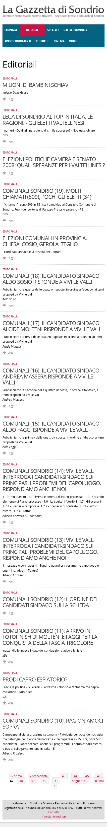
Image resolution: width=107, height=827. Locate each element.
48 (21, 781)
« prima (16, 776)
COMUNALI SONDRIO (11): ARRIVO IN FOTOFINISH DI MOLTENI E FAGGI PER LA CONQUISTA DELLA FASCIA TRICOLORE (49, 636)
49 (33, 781)
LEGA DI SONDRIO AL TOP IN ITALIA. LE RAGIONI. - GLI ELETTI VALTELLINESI (47, 119)
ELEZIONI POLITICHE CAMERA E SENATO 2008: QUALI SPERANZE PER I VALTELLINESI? (53, 162)
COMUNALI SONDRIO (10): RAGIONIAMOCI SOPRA (52, 723)
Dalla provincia (75, 30)
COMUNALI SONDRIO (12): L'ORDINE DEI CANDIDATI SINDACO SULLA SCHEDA (49, 602)
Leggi (10, 99)
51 (56, 781)
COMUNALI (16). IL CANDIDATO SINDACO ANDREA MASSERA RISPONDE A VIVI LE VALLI (50, 376)
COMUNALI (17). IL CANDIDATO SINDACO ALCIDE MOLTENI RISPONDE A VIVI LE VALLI (52, 326)
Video (73, 41)
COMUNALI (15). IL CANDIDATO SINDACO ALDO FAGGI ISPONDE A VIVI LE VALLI (50, 426)
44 (75, 776)
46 (99, 776)
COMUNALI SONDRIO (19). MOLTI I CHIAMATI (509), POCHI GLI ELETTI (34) (46, 193)
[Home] (53, 16)
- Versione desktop (53, 816)
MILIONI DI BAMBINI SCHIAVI (35, 84)
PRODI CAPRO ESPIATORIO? (34, 679)
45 (87, 776)
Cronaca (10, 30)
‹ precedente (39, 776)
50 (44, 781)
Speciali (53, 30)
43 (63, 776)
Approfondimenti (17, 41)
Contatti (53, 812)
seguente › (79, 781)
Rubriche (42, 41)
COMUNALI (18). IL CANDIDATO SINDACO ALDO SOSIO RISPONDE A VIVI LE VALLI (50, 278)
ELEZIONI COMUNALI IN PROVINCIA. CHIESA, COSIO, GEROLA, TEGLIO (44, 241)
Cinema (59, 41)
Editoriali (32, 30)
